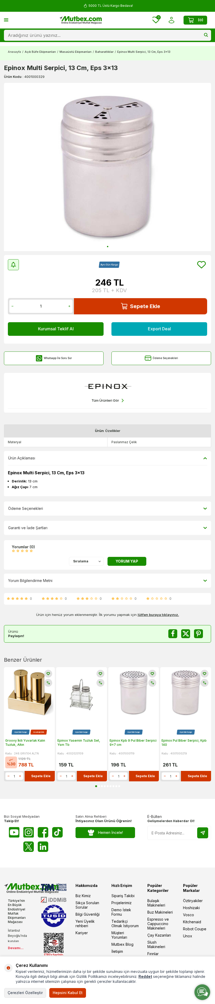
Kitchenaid (192, 922)
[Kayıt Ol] (202, 832)
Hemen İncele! (110, 832)
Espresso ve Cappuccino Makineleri (158, 923)
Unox (187, 936)
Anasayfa (14, 52)
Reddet (145, 976)
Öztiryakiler (193, 900)
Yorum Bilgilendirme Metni (30, 580)
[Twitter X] (28, 846)
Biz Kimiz (83, 895)
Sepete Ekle (145, 306)
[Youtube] (14, 832)
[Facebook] (43, 832)
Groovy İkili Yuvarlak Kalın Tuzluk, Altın (25, 742)
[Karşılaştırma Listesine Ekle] (48, 683)
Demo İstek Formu (121, 912)
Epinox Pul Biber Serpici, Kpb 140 (184, 742)
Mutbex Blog (122, 944)
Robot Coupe (194, 929)
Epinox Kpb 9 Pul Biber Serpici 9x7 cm (133, 742)
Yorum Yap (127, 561)
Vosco (188, 915)
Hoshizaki (191, 907)
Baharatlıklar (104, 52)
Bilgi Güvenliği (88, 914)
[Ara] (206, 35)
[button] (107, 246)
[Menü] (6, 20)
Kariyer (82, 933)
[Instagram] (28, 832)
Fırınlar (153, 953)
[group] (107, 167)
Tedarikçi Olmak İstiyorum (125, 923)
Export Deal (159, 328)
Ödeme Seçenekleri (165, 358)
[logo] (80, 20)
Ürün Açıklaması (21, 458)
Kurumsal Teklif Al (56, 328)
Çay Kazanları (159, 935)
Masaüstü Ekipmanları (76, 52)
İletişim (117, 951)
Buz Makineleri (160, 912)
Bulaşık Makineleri (156, 902)
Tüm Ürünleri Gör (105, 400)
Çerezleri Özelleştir (25, 992)
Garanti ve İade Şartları (27, 528)
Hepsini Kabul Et (68, 992)
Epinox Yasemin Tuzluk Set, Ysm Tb (78, 742)
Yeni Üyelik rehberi (85, 923)
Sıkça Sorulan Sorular (87, 905)
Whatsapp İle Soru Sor (58, 358)
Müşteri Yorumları (119, 935)
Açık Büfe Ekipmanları (40, 52)
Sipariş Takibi (123, 895)
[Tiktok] (57, 832)
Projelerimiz (121, 903)
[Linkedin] (43, 846)
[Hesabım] (171, 20)
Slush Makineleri (156, 944)
